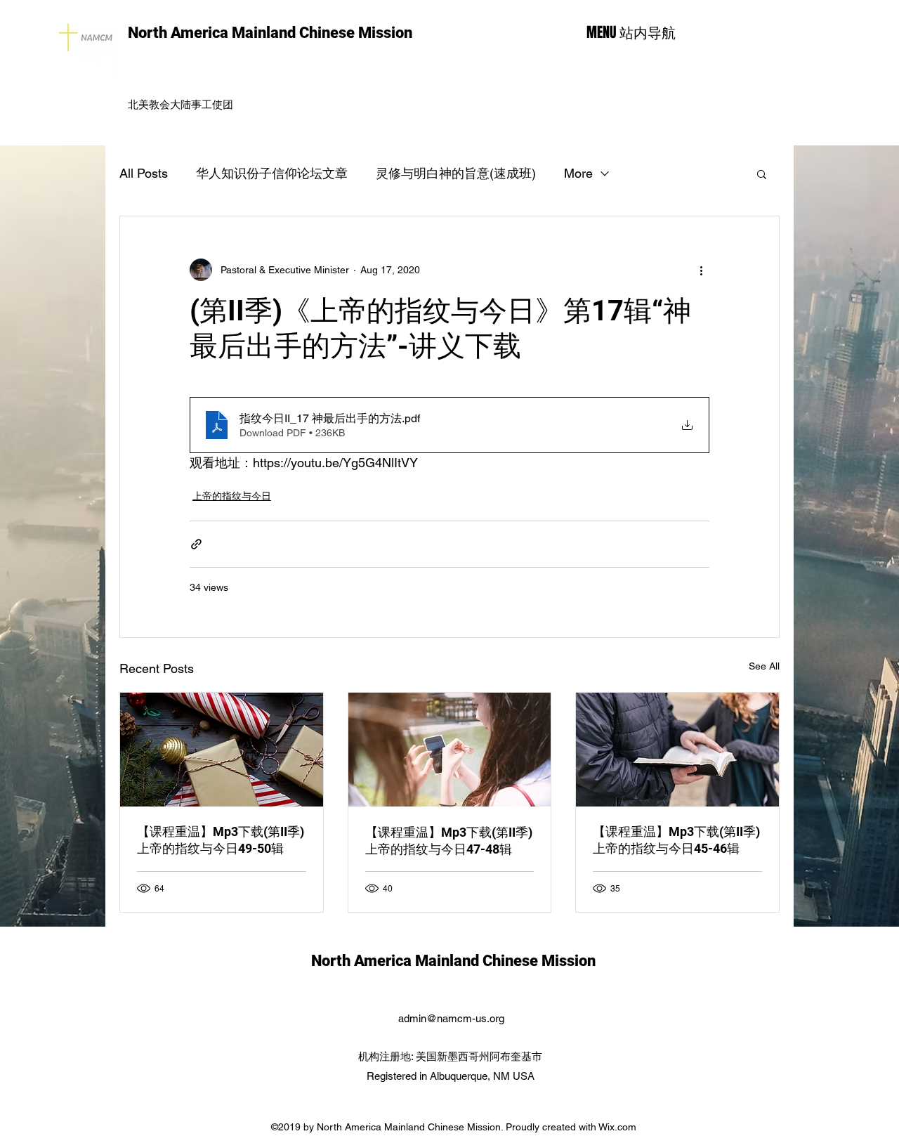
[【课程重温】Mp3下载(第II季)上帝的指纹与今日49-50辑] (221, 750)
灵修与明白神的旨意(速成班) (456, 173)
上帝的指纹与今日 (231, 496)
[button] (761, 173)
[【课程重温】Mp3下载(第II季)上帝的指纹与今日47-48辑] (449, 750)
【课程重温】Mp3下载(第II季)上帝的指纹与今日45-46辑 (676, 840)
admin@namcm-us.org (451, 1018)
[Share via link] (196, 544)
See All (764, 666)
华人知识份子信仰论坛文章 (272, 173)
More (578, 173)
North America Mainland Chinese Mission (270, 32)
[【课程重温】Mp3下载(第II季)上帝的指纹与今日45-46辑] (677, 750)
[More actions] (701, 269)
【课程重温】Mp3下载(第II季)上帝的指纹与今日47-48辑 (448, 840)
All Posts (143, 173)
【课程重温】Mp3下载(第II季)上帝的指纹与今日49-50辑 (220, 840)
